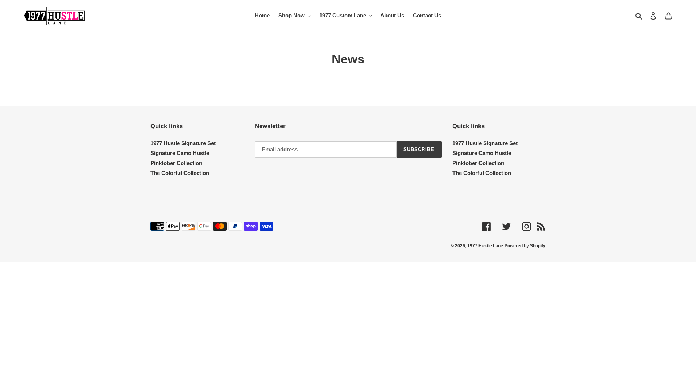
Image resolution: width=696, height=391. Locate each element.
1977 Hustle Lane (485, 245)
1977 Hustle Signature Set (183, 143)
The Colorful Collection (179, 173)
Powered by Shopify (525, 245)
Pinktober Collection (176, 163)
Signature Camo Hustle (179, 153)
